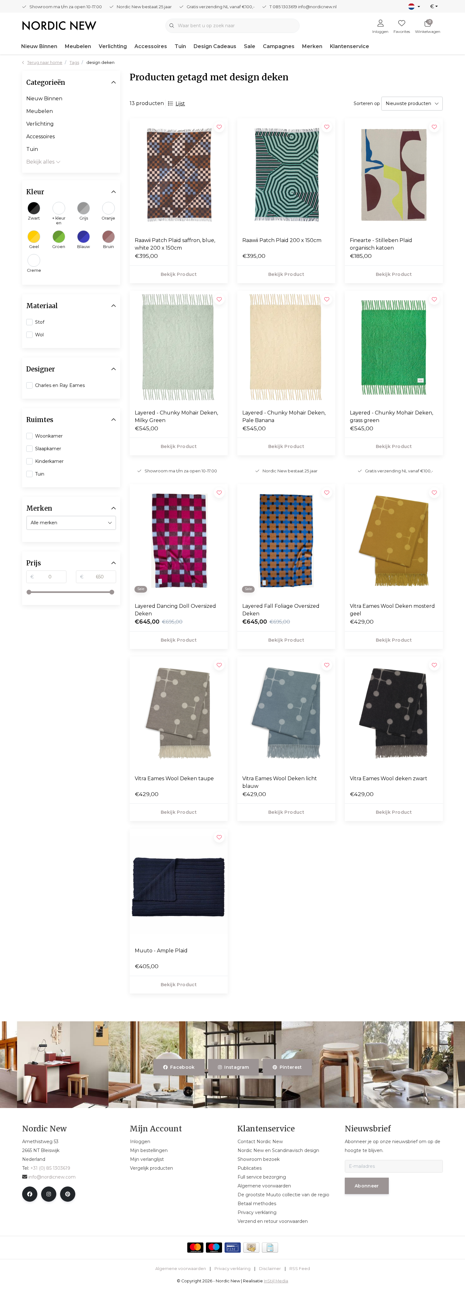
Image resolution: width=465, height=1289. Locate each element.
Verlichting (113, 46)
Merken (312, 46)
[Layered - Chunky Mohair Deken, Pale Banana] (286, 347)
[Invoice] (270, 1247)
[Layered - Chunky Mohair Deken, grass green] (394, 347)
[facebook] (29, 1194)
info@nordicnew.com (52, 1177)
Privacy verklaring (232, 1268)
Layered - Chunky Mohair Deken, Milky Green (176, 416)
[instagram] (48, 1194)
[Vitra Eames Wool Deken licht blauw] (286, 713)
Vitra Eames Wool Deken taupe (174, 778)
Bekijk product (179, 274)
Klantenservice (349, 46)
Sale (249, 46)
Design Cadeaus (215, 46)
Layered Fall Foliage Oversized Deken (280, 610)
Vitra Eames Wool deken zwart (388, 778)
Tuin (180, 46)
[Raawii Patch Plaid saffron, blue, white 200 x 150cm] (179, 175)
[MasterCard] (195, 1247)
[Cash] (251, 1247)
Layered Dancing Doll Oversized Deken (175, 610)
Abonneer (367, 1186)
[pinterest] (67, 1194)
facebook (182, 1067)
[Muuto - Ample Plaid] (179, 885)
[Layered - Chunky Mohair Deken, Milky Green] (179, 347)
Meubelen (78, 46)
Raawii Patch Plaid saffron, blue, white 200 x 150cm (175, 244)
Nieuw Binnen (39, 46)
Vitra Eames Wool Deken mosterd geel (392, 610)
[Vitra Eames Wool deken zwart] (394, 713)
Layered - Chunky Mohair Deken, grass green (391, 416)
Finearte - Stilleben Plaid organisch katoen (381, 244)
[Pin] (233, 1247)
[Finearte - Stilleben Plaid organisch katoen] (394, 175)
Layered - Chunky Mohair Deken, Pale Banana (284, 416)
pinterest (290, 1067)
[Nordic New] (59, 25)
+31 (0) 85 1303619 (50, 1168)
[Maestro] (214, 1247)
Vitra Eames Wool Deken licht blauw (279, 782)
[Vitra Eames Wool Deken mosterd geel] (394, 540)
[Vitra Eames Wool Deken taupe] (179, 713)
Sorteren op (367, 103)
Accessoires (150, 46)
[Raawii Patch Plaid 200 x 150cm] (286, 175)
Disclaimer (270, 1268)
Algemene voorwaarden (180, 1268)
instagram (237, 1067)
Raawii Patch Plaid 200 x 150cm (281, 240)
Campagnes (278, 46)
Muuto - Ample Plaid (161, 951)
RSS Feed (299, 1268)
